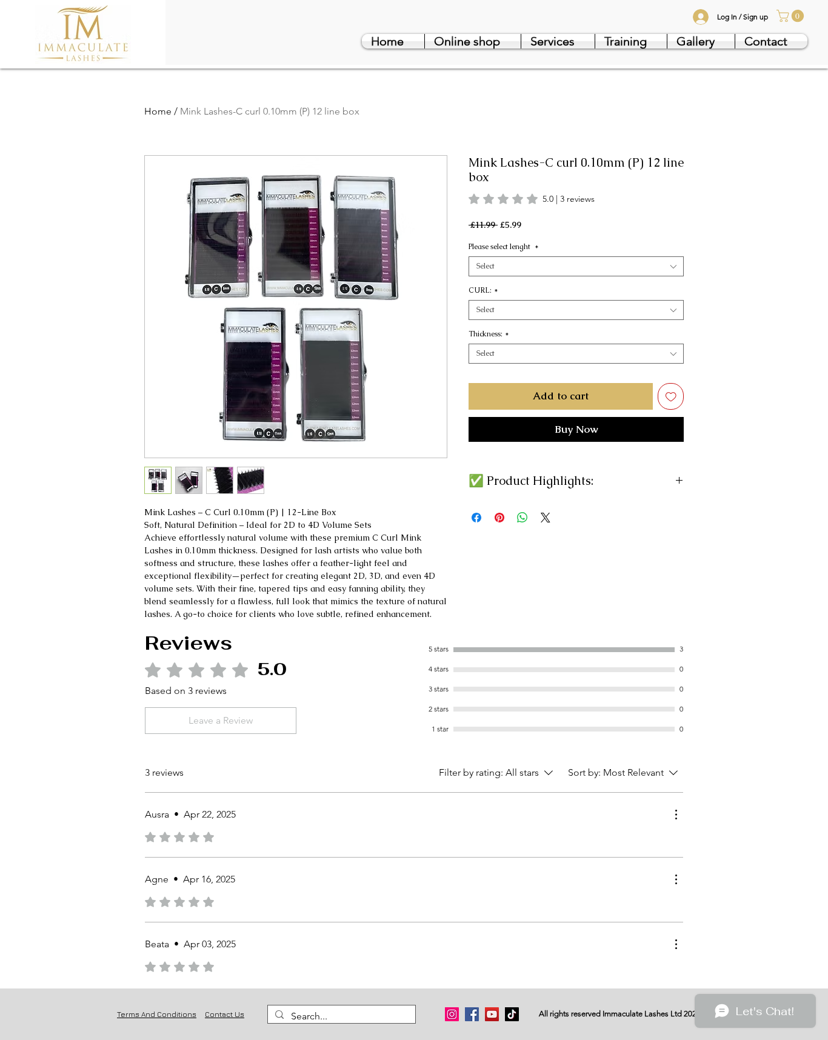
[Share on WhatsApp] (522, 517)
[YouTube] (492, 1014)
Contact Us (224, 1014)
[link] (791, 16)
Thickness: (489, 334)
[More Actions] (676, 814)
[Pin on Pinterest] (499, 517)
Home (158, 111)
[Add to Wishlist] (671, 396)
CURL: (483, 290)
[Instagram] (452, 1014)
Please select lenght (504, 247)
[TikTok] (512, 1014)
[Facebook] (472, 1014)
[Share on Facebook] (476, 517)
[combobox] (576, 266)
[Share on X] (545, 517)
